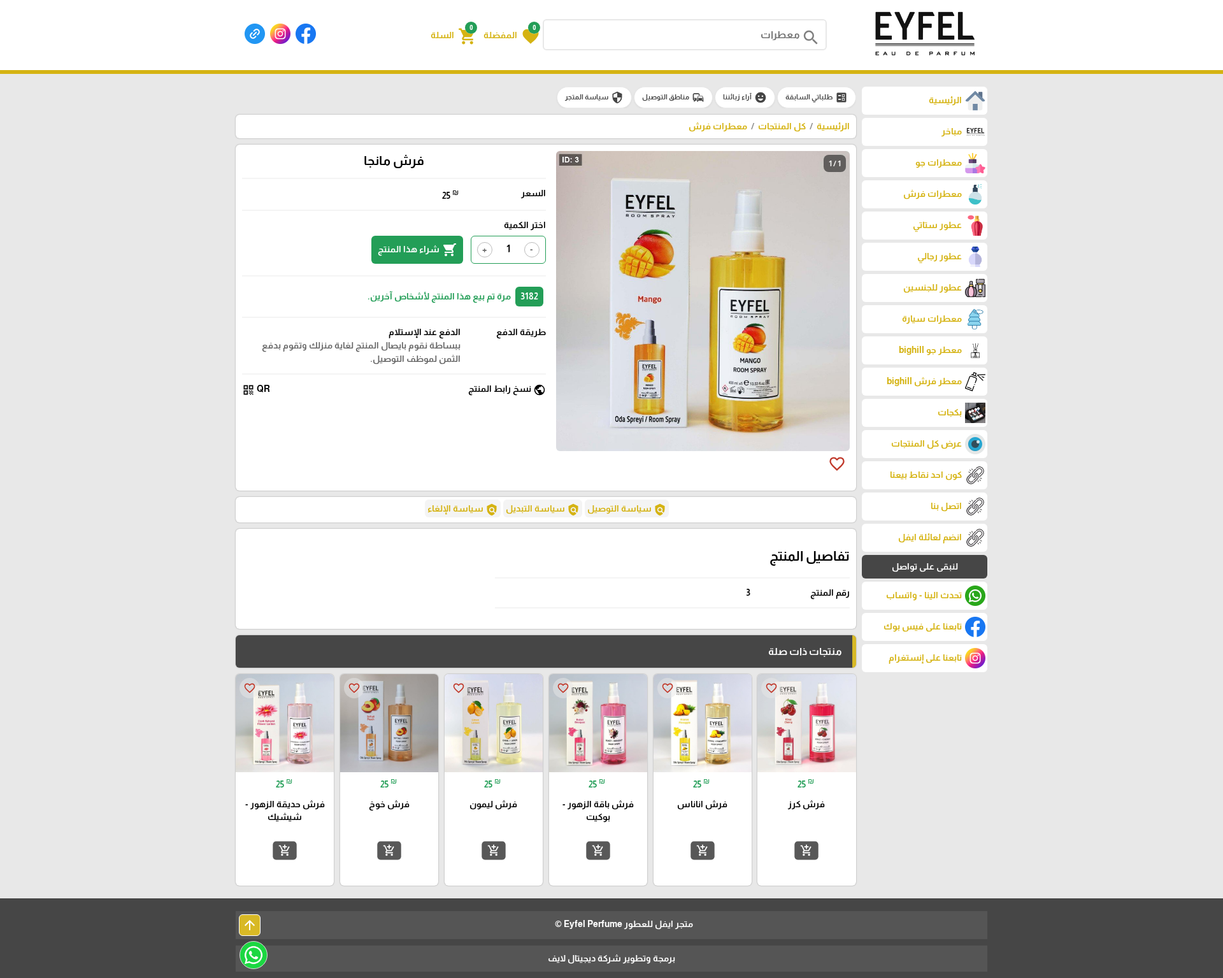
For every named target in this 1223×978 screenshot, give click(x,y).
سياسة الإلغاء (462, 509)
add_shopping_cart (806, 850)
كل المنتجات (782, 126)
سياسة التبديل (543, 509)
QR (256, 390)
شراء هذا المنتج (417, 249)
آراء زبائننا (745, 97)
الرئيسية (833, 126)
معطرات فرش (718, 126)
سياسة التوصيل (626, 509)
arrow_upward (249, 925)
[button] (511, 35)
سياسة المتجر (594, 97)
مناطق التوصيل (673, 97)
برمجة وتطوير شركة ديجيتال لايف (611, 958)
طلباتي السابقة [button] (816, 97)
